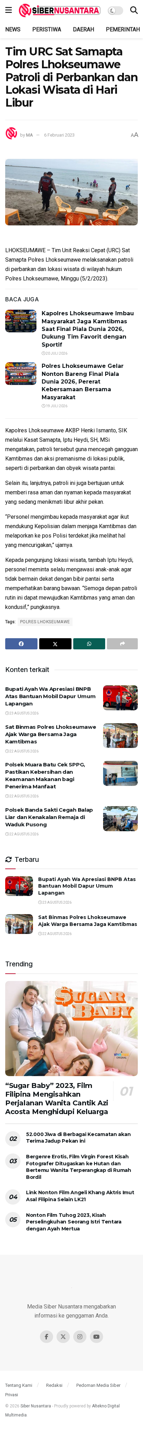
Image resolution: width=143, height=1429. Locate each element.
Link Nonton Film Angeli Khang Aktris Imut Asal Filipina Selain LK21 (80, 1196)
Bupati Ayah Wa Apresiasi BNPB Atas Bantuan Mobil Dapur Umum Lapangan (50, 696)
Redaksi (54, 1385)
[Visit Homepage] (60, 10)
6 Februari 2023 (59, 135)
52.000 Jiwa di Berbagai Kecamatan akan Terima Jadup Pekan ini (78, 1137)
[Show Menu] (8, 10)
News (12, 29)
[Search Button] (134, 10)
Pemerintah (123, 29)
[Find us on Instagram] (79, 1336)
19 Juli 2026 (56, 406)
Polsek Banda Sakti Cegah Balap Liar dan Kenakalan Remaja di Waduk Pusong (49, 817)
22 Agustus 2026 (24, 751)
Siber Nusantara (35, 1406)
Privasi (11, 1394)
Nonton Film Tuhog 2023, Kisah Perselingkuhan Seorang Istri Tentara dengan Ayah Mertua (73, 1222)
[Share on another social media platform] (122, 643)
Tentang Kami (18, 1385)
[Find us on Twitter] (63, 1336)
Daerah (83, 29)
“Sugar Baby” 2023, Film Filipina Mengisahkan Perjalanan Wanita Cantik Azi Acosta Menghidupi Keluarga (56, 1098)
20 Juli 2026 (56, 353)
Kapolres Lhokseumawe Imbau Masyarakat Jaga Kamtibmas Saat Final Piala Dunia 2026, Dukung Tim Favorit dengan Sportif (88, 329)
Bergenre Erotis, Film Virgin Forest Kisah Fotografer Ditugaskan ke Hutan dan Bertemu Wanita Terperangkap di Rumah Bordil (78, 1166)
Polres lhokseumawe (45, 621)
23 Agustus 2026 (24, 713)
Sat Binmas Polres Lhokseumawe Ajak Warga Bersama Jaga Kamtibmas (50, 734)
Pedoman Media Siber (98, 1385)
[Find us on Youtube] (96, 1336)
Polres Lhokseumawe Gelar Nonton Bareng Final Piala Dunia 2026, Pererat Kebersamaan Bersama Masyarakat (83, 382)
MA (29, 135)
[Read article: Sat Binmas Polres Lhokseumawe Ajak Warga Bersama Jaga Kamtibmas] (120, 735)
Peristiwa (46, 29)
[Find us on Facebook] (46, 1336)
